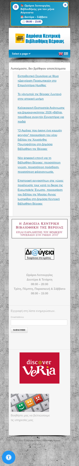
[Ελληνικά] (66, 55)
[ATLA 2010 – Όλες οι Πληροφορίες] (39, 228)
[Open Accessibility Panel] (8, 457)
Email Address (17, 317)
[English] (60, 55)
